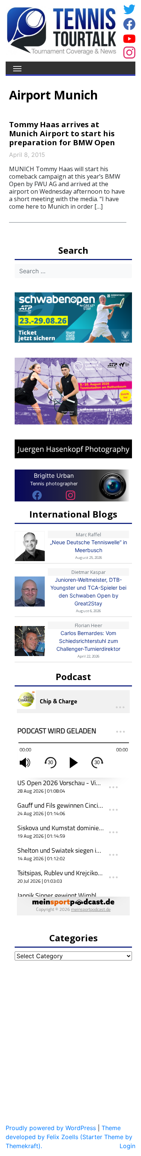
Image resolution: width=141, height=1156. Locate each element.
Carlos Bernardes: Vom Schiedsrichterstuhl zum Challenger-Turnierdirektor (88, 641)
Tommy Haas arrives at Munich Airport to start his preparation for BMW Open (62, 133)
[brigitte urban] (37, 495)
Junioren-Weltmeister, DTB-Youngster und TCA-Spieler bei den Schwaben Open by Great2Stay (88, 591)
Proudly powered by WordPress (51, 1128)
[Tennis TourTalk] (61, 30)
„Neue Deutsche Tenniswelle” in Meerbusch (88, 546)
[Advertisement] (70, 1038)
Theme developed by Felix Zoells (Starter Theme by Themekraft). (69, 1137)
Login (127, 1146)
